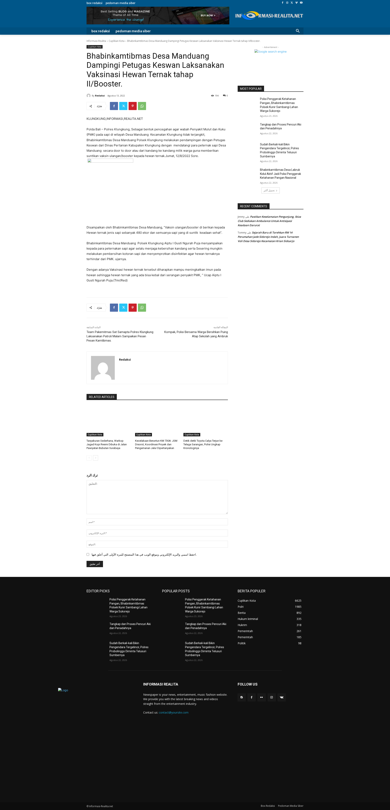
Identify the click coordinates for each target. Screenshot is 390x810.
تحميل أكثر (269, 190)
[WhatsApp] (142, 106)
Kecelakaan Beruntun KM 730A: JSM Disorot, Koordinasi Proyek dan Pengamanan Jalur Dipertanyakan (156, 444)
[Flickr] (261, 697)
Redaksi (100, 95)
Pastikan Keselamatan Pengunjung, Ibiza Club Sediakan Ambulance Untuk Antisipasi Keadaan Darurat (269, 221)
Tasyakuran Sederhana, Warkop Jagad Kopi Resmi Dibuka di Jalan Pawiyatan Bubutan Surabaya (107, 444)
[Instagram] (287, 3)
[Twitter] (292, 3)
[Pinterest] (133, 106)
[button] (297, 31)
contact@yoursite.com (173, 712)
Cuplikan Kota (117, 41)
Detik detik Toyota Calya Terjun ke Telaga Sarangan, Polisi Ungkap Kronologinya (202, 444)
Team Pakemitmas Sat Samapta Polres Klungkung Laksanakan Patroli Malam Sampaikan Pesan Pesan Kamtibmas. (120, 336)
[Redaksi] (89, 96)
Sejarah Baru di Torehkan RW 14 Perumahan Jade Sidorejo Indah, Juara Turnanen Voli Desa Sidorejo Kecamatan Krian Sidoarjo (268, 237)
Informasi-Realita (96, 41)
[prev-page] (89, 458)
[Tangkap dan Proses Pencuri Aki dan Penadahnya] (247, 129)
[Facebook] (282, 3)
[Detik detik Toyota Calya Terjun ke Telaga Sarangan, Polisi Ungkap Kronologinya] (205, 420)
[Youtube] (301, 3)
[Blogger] (242, 697)
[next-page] (95, 458)
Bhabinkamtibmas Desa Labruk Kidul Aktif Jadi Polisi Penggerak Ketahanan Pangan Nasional (280, 173)
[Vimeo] (296, 3)
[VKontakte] (282, 697)
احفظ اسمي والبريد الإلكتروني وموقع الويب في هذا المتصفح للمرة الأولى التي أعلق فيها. (144, 554)
